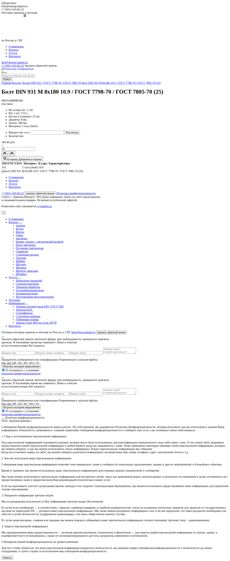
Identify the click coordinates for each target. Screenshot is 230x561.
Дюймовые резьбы (27, 319)
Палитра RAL (24, 309)
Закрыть (7, 557)
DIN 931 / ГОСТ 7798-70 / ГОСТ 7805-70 (56, 82)
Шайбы (20, 261)
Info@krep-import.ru (83, 332)
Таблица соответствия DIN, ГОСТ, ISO (40, 306)
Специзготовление (27, 283)
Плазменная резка (27, 293)
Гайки (19, 235)
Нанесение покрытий (29, 280)
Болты (26, 82)
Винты (20, 232)
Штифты (21, 274)
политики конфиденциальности (21, 373)
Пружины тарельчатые (30, 248)
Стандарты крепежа (28, 316)
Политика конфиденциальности (76, 193)
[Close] (2, 336)
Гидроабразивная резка (30, 290)
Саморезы (22, 251)
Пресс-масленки (26, 244)
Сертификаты (24, 313)
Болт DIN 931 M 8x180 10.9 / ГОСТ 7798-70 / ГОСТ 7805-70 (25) (121, 82)
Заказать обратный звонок (41, 65)
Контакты (15, 56)
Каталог (14, 49)
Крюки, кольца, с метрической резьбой (39, 241)
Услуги (13, 53)
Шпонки (21, 267)
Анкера (20, 225)
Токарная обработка (28, 287)
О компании (16, 46)
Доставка (14, 300)
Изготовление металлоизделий (35, 296)
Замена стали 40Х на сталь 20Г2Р (36, 322)
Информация (17, 303)
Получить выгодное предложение (21, 366)
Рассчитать (72, 132)
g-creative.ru (45, 206)
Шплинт (21, 264)
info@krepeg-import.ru (14, 62)
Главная (6, 82)
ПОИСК (7, 79)
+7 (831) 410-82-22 (12, 65)
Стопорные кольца (27, 254)
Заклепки (21, 238)
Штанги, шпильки (27, 270)
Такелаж (21, 257)
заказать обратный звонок (40, 193)
